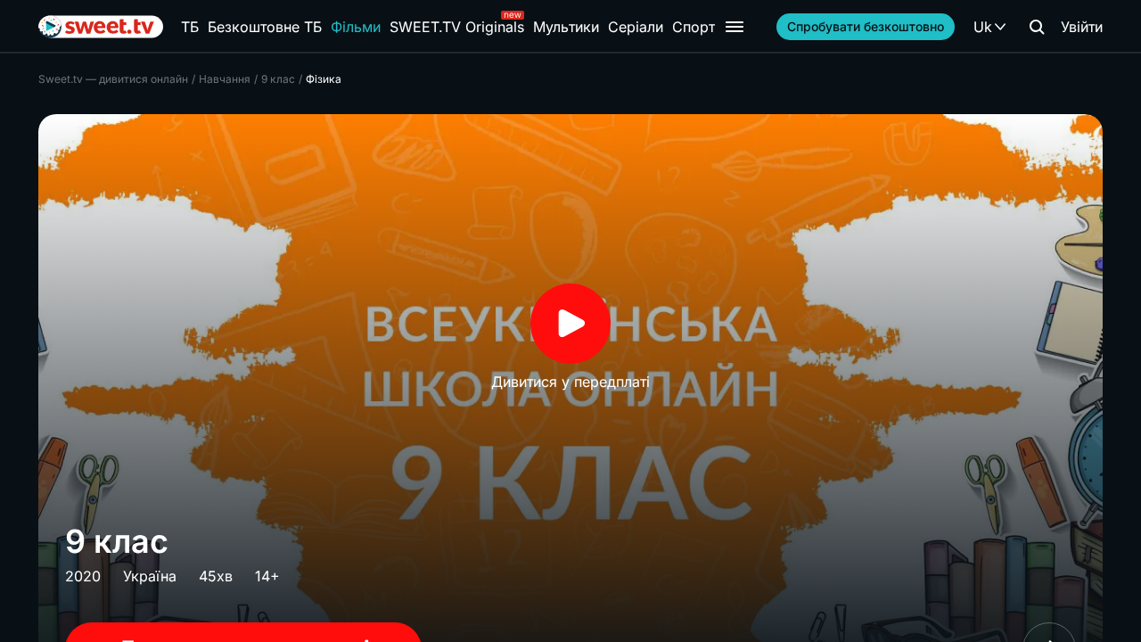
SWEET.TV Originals (457, 27)
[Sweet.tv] (100, 26)
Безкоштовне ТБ (265, 27)
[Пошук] (1036, 27)
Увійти (1082, 27)
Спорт (693, 27)
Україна (149, 576)
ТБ (190, 27)
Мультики (566, 27)
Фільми (356, 27)
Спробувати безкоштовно (865, 26)
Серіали (635, 27)
